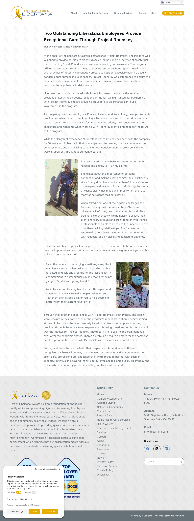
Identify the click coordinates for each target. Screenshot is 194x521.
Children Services (123, 13)
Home (100, 394)
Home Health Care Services (113, 419)
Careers (143, 13)
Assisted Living (106, 402)
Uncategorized (80, 47)
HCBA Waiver (105, 423)
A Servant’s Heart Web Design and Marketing (163, 515)
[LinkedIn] (166, 448)
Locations (103, 445)
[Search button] (180, 461)
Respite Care (104, 415)
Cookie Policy (105, 470)
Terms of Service (107, 466)
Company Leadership (110, 398)
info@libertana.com (156, 431)
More (153, 13)
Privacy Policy (105, 461)
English (168, 2)
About (100, 440)
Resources (103, 449)
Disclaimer (103, 474)
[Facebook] (147, 448)
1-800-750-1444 (174, 13)
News (100, 457)
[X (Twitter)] (156, 448)
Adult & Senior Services (95, 13)
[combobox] (160, 461)
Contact (102, 453)
